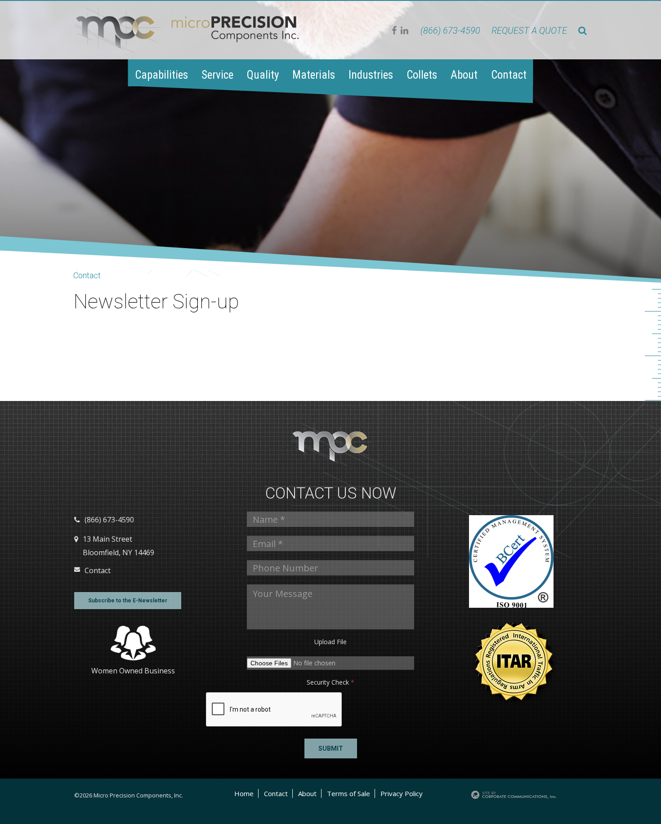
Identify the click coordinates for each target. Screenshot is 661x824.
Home (244, 793)
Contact (509, 74)
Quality (263, 74)
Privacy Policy (401, 793)
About (464, 74)
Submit (330, 748)
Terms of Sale (348, 793)
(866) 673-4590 (450, 30)
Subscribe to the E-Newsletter (127, 600)
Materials (313, 74)
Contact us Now (330, 493)
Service (217, 74)
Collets (421, 74)
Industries (370, 74)
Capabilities (161, 74)
